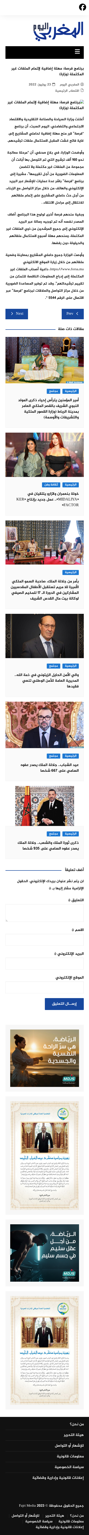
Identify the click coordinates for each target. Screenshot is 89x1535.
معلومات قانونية (70, 1457)
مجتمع (53, 391)
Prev (69, 314)
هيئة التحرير (74, 1435)
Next (19, 314)
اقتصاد (74, 90)
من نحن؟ (77, 1424)
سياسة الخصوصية (69, 1467)
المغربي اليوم (69, 84)
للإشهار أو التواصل (69, 1446)
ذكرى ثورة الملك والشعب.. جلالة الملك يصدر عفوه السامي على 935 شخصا (48, 846)
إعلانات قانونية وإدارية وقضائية (58, 1478)
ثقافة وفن (51, 484)
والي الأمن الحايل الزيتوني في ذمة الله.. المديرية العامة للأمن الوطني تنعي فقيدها (46, 681)
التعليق (76, 900)
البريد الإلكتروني (69, 954)
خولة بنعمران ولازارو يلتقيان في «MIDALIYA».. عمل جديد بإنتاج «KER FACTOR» (47, 500)
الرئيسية (61, 90)
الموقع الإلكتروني (70, 978)
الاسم (78, 930)
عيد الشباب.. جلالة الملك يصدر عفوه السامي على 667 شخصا (50, 768)
